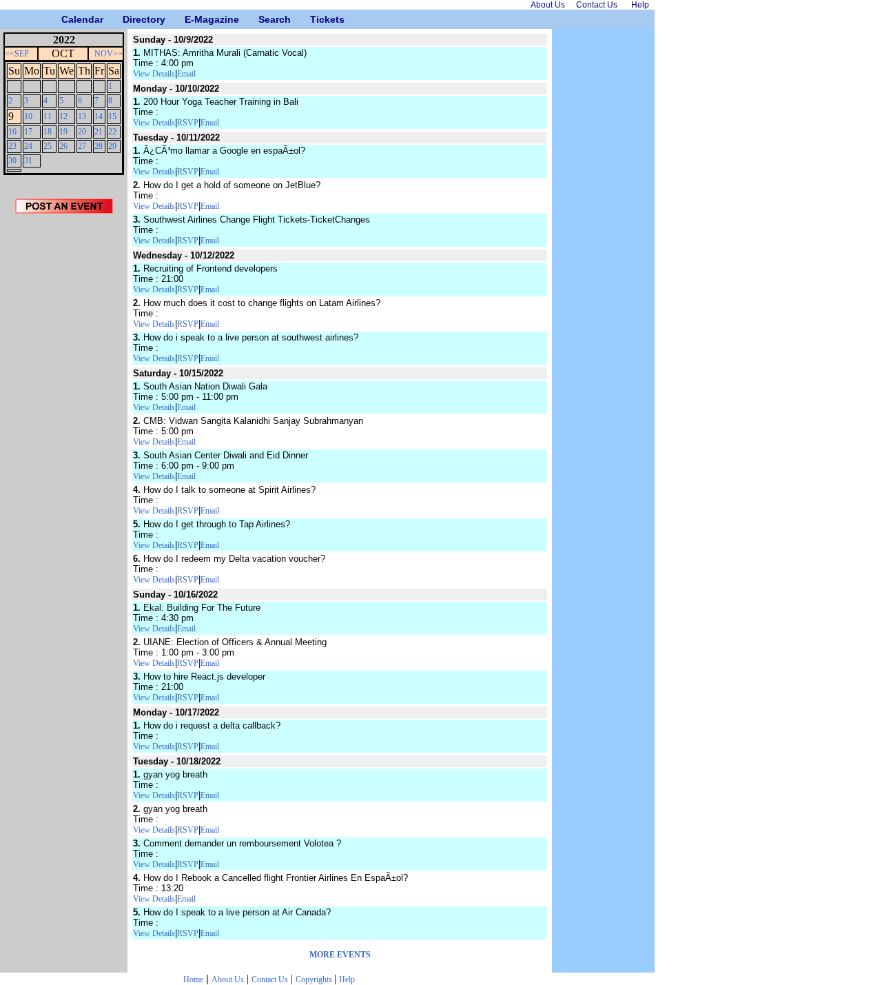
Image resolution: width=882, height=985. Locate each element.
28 (98, 146)
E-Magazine (190, 19)
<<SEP (17, 54)
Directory (128, 19)
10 (28, 116)
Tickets (315, 19)
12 (63, 116)
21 (98, 131)
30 (12, 160)
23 (12, 146)
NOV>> (108, 54)
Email (186, 74)
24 (28, 146)
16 (12, 131)
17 (28, 131)
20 (82, 131)
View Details (154, 74)
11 (47, 116)
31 (28, 160)
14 (98, 116)
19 (63, 131)
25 (47, 146)
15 (112, 116)
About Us (228, 979)
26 (63, 146)
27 (82, 146)
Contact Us (270, 979)
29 (112, 146)
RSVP (187, 123)
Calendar (66, 19)
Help (347, 979)
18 (47, 131)
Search (263, 19)
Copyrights (315, 979)
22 (112, 131)
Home (193, 979)
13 (82, 116)
